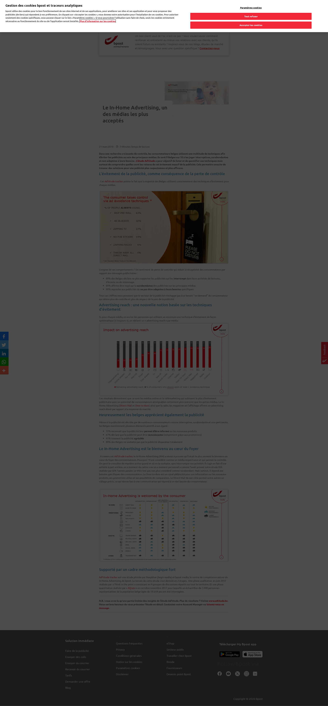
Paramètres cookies (251, 7)
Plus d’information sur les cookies (97, 21)
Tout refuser (251, 16)
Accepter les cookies (251, 25)
